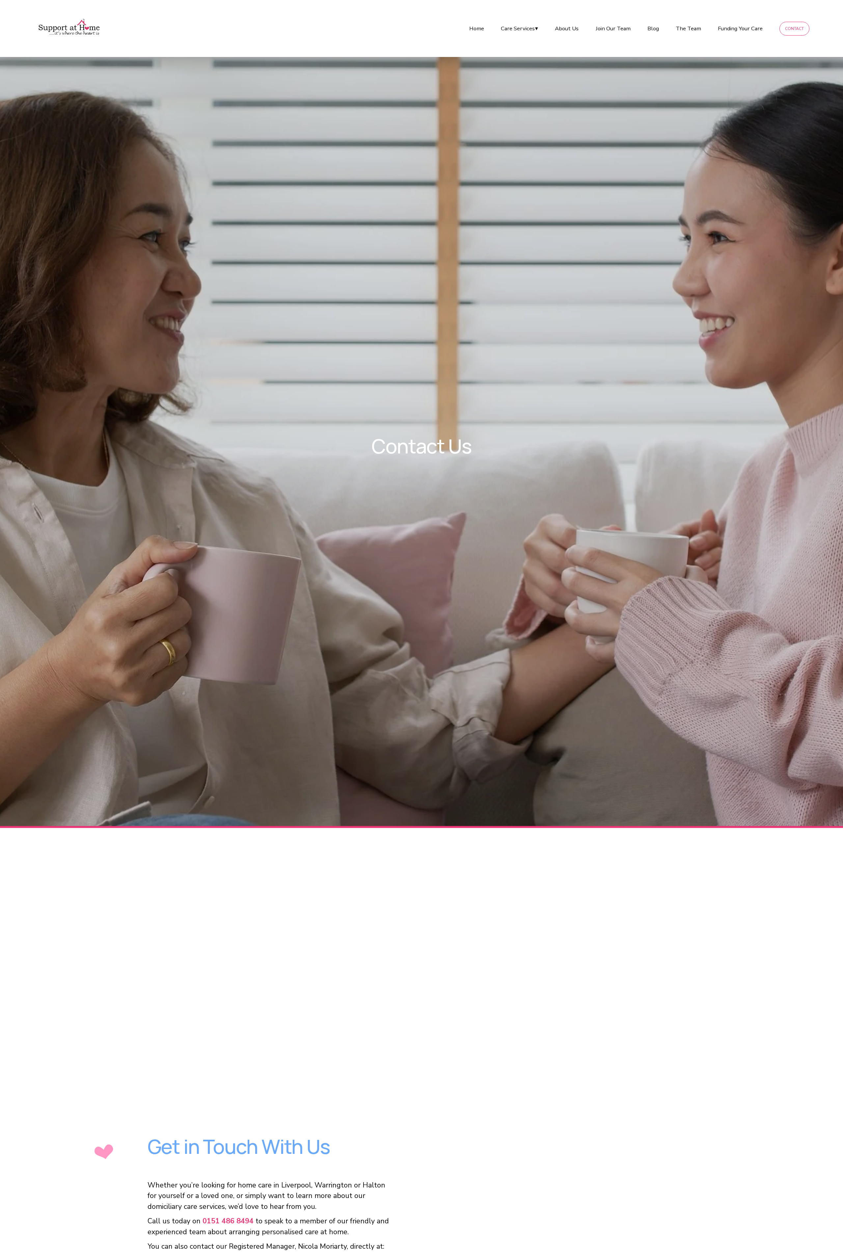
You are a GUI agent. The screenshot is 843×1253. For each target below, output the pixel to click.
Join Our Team (613, 28)
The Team (688, 28)
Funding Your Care (740, 28)
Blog (653, 28)
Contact (794, 28)
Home (476, 28)
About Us (567, 28)
